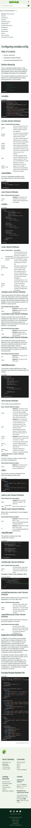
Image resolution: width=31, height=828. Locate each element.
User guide (5, 785)
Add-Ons (3, 16)
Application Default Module (12, 58)
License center (6, 769)
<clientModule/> (10, 90)
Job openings (6, 767)
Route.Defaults (15, 300)
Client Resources (5, 21)
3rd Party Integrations (16, 825)
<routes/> (8, 85)
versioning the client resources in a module (21, 152)
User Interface (5, 35)
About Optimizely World (15, 817)
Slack (18, 767)
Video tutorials (6, 787)
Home (2, 10)
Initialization (4, 27)
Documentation (9, 10)
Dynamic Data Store (6, 25)
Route (25, 274)
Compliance (15, 823)
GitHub (4, 789)
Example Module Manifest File (13, 60)
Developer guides (7, 783)
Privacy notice (15, 819)
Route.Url (24, 254)
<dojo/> (8, 88)
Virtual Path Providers (7, 37)
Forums (19, 764)
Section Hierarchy (9, 55)
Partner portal (6, 781)
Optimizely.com (6, 762)
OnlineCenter (4, 31)
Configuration (5, 23)
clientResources (16, 633)
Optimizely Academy (8, 791)
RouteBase (17, 278)
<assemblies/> (10, 84)
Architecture (4, 17)
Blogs (18, 766)
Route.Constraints (11, 322)
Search (3, 33)
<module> (4, 82)
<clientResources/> (11, 87)
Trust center (15, 822)
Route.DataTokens (6, 347)
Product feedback (22, 769)
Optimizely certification (5, 764)
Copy (3, 99)
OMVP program (21, 762)
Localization (4, 29)
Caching (3, 19)
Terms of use (15, 820)
